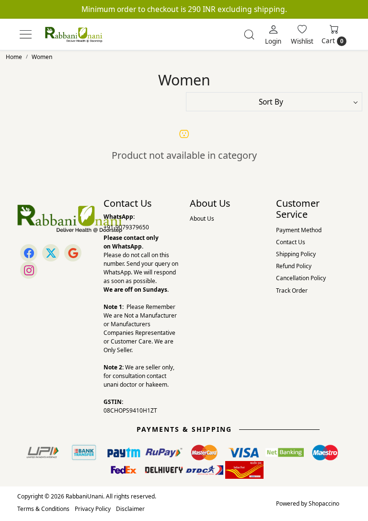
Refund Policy (293, 266)
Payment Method (299, 230)
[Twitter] (50, 253)
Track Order (292, 290)
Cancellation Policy (301, 278)
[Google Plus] (72, 253)
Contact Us (290, 242)
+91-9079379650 (126, 227)
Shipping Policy (296, 254)
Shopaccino (324, 503)
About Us (202, 218)
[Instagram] (28, 270)
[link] (249, 34)
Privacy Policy (93, 509)
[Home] (74, 34)
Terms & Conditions (43, 509)
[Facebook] (28, 253)
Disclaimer (130, 509)
